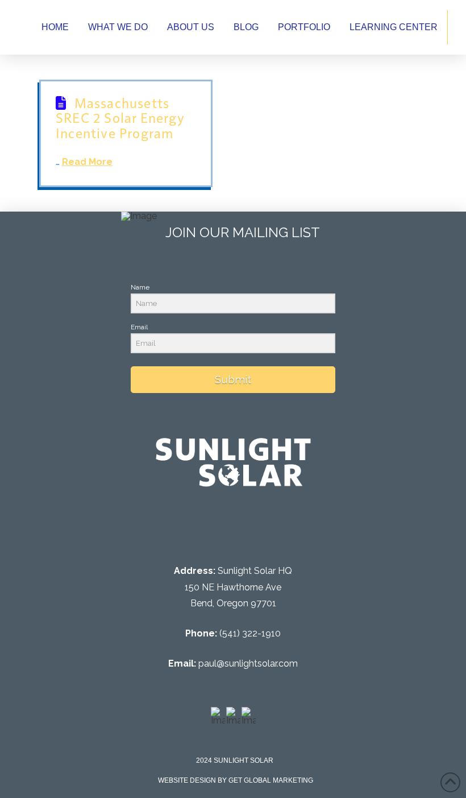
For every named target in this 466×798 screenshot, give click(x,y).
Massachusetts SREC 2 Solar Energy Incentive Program (120, 117)
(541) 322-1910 (250, 633)
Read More (87, 161)
